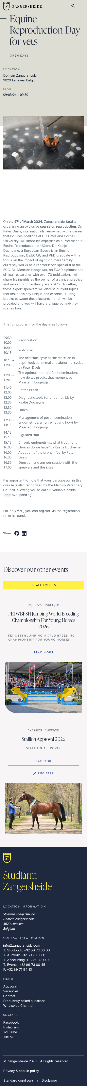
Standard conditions (18, 1080)
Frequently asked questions (24, 1001)
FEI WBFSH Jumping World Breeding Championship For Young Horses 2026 (43, 620)
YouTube (10, 1032)
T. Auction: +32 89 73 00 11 (24, 955)
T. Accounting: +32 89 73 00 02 (27, 960)
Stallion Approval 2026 (43, 739)
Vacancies (11, 991)
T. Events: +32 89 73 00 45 (24, 965)
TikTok (8, 1037)
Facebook (11, 1022)
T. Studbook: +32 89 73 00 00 (26, 950)
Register (46, 773)
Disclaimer (49, 1080)
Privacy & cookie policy (21, 1071)
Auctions (10, 986)
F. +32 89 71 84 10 (17, 969)
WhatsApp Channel (18, 1006)
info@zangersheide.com (21, 945)
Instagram (11, 1027)
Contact (9, 996)
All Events (46, 585)
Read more (44, 652)
